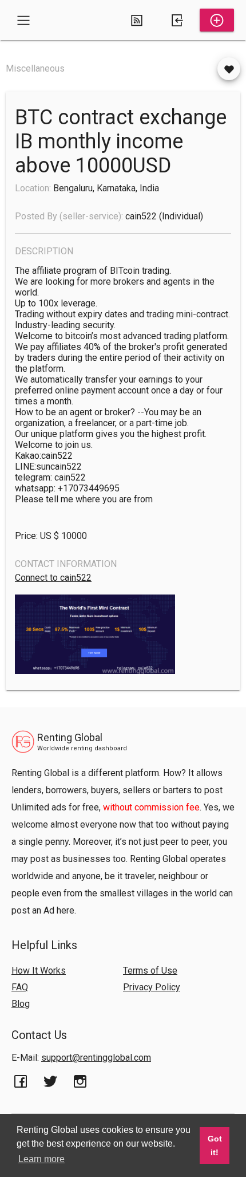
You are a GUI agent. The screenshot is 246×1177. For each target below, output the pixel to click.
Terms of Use (150, 970)
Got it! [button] (215, 1145)
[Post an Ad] (217, 20)
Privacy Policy (151, 987)
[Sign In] (177, 20)
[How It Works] (137, 20)
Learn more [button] (41, 1159)
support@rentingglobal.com (96, 1057)
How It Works (38, 970)
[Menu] (23, 20)
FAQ (19, 987)
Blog (20, 1003)
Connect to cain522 (53, 577)
